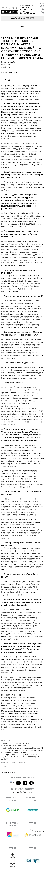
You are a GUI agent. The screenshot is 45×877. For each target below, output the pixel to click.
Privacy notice (38, 831)
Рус (42, 3)
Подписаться (9, 773)
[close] (43, 831)
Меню (22, 26)
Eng (42, 6)
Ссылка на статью (9, 72)
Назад (7, 80)
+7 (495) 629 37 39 (26, 18)
